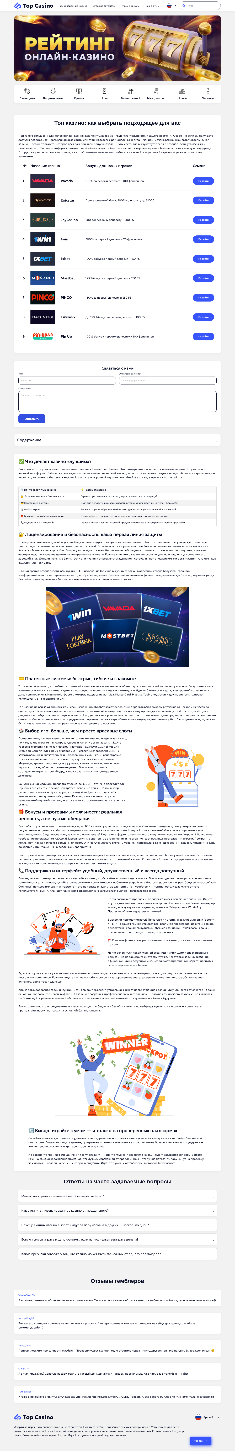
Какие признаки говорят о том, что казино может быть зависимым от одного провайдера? (91, 1254)
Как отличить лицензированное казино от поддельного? (65, 1210)
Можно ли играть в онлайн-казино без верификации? (62, 1196)
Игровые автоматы (104, 5)
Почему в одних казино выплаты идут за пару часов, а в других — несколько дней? (85, 1225)
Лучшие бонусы (130, 5)
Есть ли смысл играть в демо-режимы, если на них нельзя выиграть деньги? (79, 1239)
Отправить (32, 418)
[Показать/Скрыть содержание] (216, 440)
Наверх (198, 1440)
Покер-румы (152, 5)
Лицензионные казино (73, 5)
